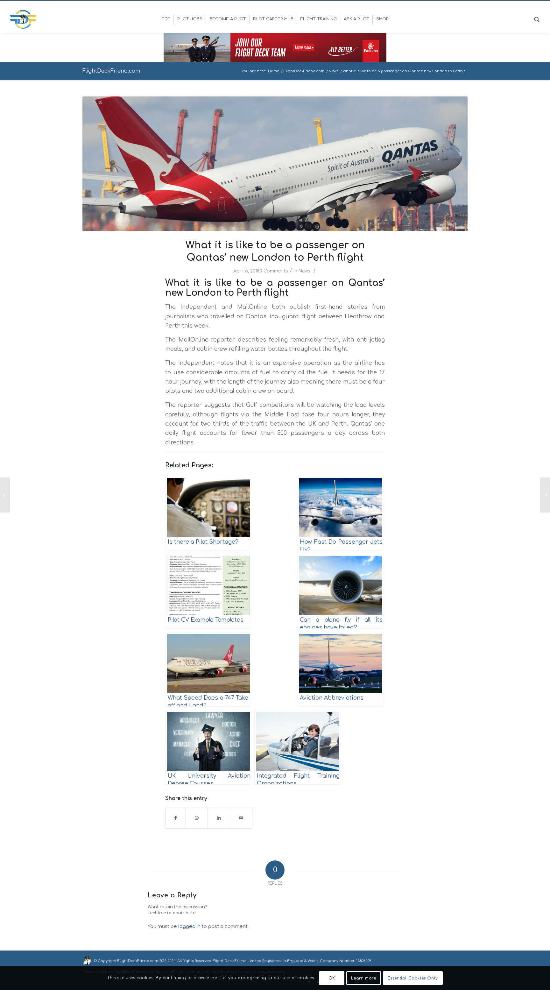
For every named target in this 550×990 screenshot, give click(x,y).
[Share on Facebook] (176, 818)
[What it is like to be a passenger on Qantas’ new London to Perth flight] (275, 163)
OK (331, 978)
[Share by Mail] (241, 818)
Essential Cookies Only (413, 978)
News (304, 271)
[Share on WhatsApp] (197, 818)
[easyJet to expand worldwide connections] (545, 495)
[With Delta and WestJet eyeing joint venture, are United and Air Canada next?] (5, 495)
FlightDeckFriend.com (111, 71)
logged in (189, 926)
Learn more (363, 978)
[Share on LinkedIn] (219, 818)
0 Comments (273, 271)
